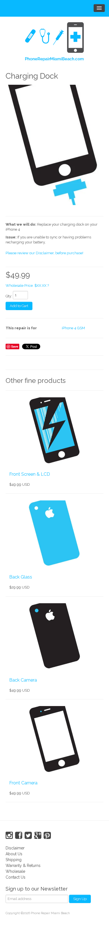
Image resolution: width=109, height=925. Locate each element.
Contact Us (15, 877)
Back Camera (23, 680)
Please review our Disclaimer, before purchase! (44, 253)
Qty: (9, 296)
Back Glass (20, 577)
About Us (14, 854)
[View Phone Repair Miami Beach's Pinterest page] (47, 835)
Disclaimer (15, 848)
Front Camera (23, 783)
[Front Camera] (54, 739)
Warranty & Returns (23, 865)
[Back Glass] (54, 533)
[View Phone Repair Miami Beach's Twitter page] (28, 835)
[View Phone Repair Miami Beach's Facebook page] (18, 835)
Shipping (14, 859)
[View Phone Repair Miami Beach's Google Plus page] (37, 835)
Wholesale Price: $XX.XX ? (27, 285)
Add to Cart (19, 306)
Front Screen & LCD (29, 474)
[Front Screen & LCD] (54, 430)
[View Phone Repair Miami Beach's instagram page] (9, 835)
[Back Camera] (54, 636)
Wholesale (15, 871)
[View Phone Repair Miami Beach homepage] (54, 42)
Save (14, 346)
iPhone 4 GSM (73, 328)
